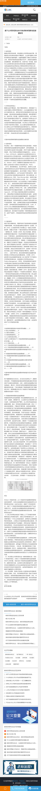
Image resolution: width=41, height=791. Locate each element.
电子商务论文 (20, 654)
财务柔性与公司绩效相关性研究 (15, 693)
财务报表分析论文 (9, 654)
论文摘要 (7, 661)
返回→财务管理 (11, 604)
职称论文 (25, 19)
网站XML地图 (24, 785)
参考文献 (25, 657)
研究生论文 (7, 19)
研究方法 (21, 661)
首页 (7, 15)
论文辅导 (28, 5)
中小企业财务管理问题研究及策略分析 (17, 625)
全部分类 (33, 19)
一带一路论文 (29, 654)
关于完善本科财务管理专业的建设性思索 (17, 640)
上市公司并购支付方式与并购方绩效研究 (18, 690)
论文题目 (32, 657)
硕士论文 (15, 781)
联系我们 (16, 785)
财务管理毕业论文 (25, 24)
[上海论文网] (8, 10)
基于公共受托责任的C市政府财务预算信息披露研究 (21, 674)
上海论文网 (13, 24)
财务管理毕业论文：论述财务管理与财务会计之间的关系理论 (23, 628)
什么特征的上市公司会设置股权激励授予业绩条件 (20, 677)
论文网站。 (23, 783)
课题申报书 (16, 664)
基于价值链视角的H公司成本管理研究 (17, 687)
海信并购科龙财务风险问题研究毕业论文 (17, 637)
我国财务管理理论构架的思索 (14, 631)
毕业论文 (16, 15)
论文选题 (18, 657)
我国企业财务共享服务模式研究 (15, 696)
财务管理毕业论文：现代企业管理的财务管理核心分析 (21, 643)
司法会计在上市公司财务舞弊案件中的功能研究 (20, 702)
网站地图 (36, 5)
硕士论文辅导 (25, 15)
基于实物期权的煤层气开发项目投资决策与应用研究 (21, 699)
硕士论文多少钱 (10, 618)
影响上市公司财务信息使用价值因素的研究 (18, 683)
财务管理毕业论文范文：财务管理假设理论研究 (19, 622)
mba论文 (33, 15)
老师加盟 (32, 5)
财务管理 (19, 24)
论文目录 (14, 661)
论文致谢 (28, 661)
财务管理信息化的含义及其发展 (15, 615)
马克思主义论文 (9, 657)
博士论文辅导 (16, 19)
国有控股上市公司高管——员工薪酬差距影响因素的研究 (22, 680)
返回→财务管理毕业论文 (28, 604)
